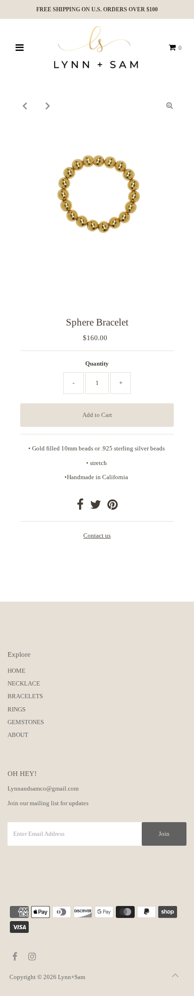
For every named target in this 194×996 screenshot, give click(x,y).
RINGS (16, 709)
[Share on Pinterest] (112, 507)
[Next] (47, 105)
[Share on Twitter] (95, 507)
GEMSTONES (26, 722)
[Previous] (24, 105)
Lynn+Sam (71, 977)
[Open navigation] (20, 47)
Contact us (97, 535)
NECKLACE (24, 683)
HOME (16, 671)
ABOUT (18, 735)
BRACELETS (25, 696)
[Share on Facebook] (80, 507)
